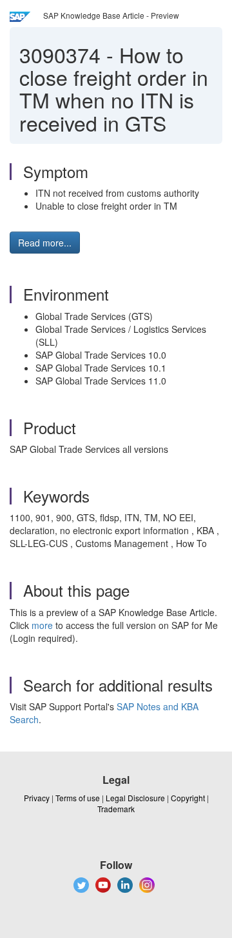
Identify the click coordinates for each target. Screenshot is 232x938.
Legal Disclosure (135, 797)
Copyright (188, 797)
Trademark (116, 808)
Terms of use (77, 797)
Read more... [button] (45, 242)
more (42, 625)
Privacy (37, 797)
